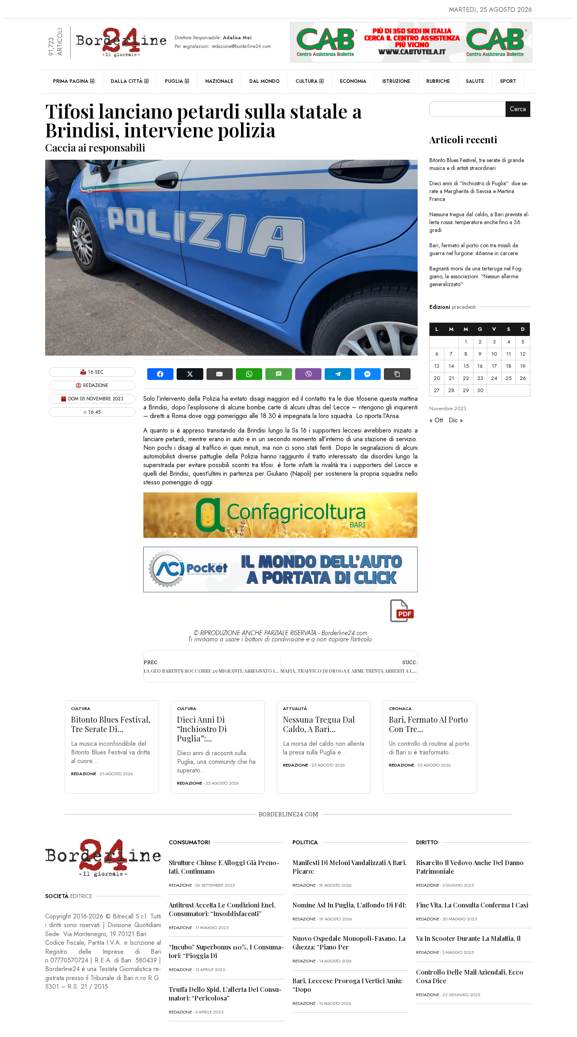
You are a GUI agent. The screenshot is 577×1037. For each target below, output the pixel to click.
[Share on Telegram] (338, 374)
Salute (475, 81)
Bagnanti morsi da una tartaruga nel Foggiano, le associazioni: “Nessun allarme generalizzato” (476, 276)
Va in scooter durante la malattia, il (468, 938)
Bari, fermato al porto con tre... (428, 724)
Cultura (307, 81)
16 (480, 366)
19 (523, 366)
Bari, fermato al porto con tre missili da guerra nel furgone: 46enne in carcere (473, 249)
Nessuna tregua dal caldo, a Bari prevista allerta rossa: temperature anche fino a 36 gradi (479, 222)
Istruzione (396, 81)
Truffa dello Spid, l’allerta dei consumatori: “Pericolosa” (225, 993)
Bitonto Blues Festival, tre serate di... (110, 724)
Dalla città (126, 81)
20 (437, 378)
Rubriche (438, 81)
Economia (353, 81)
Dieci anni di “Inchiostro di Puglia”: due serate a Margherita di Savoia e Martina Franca (478, 191)
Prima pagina (70, 81)
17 (494, 366)
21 (451, 378)
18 (508, 366)
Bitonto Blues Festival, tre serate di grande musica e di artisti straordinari (476, 164)
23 (480, 378)
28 (451, 390)
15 (466, 366)
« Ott (436, 420)
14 (451, 366)
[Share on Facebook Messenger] (367, 374)
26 (523, 378)
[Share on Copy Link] (397, 374)
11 (508, 354)
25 (508, 378)
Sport (508, 81)
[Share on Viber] (308, 374)
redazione (83, 773)
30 (480, 390)
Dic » (456, 420)
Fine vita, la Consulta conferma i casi (472, 905)
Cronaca (400, 708)
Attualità (295, 708)
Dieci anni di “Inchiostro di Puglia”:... (202, 728)
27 (437, 390)
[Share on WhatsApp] (249, 374)
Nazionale (219, 81)
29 (466, 390)
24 (494, 378)
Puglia (174, 81)
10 (494, 354)
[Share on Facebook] (160, 374)
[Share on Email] (219, 374)
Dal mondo (264, 81)
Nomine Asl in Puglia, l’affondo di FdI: (349, 905)
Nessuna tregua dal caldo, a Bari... (319, 724)
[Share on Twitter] (190, 374)
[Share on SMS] (278, 374)
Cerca (518, 108)
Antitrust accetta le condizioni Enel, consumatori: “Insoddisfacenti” (222, 909)
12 (523, 354)
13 (436, 366)
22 (466, 378)
